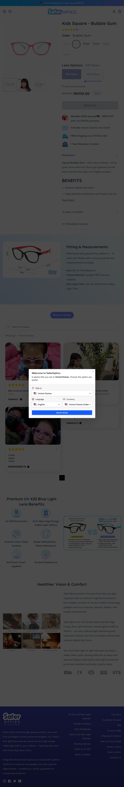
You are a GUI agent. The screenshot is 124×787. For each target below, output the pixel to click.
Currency (71, 399)
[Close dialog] (93, 371)
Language (39, 399)
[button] (62, 393)
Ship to (38, 388)
